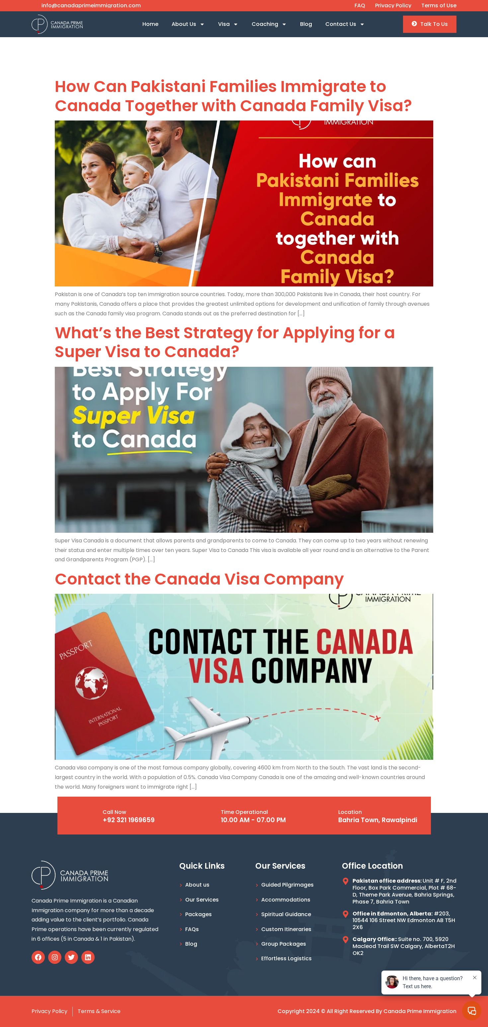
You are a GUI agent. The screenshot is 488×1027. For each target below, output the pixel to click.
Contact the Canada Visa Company (199, 579)
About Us (184, 24)
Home (150, 24)
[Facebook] (38, 957)
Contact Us (340, 24)
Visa (224, 24)
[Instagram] (54, 957)
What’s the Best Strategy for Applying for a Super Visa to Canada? (225, 342)
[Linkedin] (88, 957)
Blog (306, 24)
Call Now (114, 812)
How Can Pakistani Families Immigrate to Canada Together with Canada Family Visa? (233, 96)
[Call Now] (91, 815)
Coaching (265, 24)
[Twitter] (71, 957)
